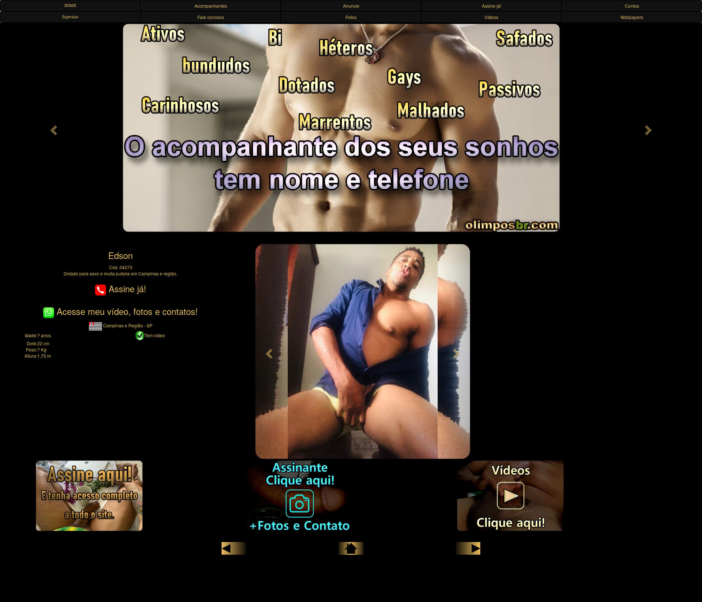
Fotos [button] (351, 17)
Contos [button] (632, 6)
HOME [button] (70, 5)
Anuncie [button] (351, 6)
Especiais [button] (70, 16)
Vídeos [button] (491, 17)
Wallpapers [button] (631, 17)
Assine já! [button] (491, 6)
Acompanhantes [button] (211, 6)
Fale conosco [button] (210, 17)
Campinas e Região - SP (127, 325)
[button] (52, 128)
